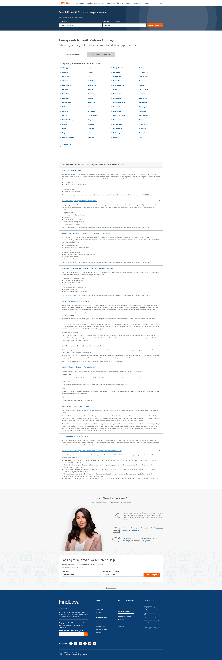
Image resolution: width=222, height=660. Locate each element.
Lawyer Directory (63, 33)
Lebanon (91, 137)
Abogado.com (148, 620)
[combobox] (80, 25)
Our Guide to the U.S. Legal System (134, 538)
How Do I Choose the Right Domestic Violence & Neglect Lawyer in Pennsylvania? (91, 451)
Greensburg (92, 85)
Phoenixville (117, 128)
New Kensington (119, 115)
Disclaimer (75, 654)
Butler (64, 107)
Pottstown (117, 137)
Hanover (91, 89)
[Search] (161, 3)
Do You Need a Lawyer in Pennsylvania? (76, 406)
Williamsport (143, 128)
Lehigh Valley (118, 68)
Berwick (65, 89)
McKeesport (117, 76)
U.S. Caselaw (122, 623)
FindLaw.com (148, 606)
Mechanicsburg (118, 85)
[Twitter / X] (80, 643)
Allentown (65, 72)
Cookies (84, 654)
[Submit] (86, 634)
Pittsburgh (117, 133)
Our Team (99, 606)
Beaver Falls (66, 85)
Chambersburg (67, 120)
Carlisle (64, 115)
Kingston (91, 120)
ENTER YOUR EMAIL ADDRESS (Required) (71, 631)
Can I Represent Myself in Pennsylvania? (76, 436)
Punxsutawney (144, 72)
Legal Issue (63, 22)
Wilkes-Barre (143, 124)
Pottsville (142, 68)
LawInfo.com (148, 627)
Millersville (117, 94)
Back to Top (112, 588)
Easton (90, 68)
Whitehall (142, 120)
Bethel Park (66, 94)
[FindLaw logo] (65, 3)
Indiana (90, 107)
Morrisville (117, 107)
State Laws (121, 620)
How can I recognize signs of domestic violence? (79, 201)
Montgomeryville (119, 102)
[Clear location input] (144, 25)
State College (143, 89)
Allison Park (66, 76)
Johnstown (91, 111)
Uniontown (143, 98)
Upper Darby (143, 102)
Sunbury (142, 94)
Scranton (142, 85)
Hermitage (91, 102)
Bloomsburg (66, 102)
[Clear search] (100, 575)
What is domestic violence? (72, 170)
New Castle (117, 111)
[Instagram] (85, 643)
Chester (65, 124)
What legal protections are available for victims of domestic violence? (87, 268)
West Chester (143, 115)
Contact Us (99, 612)
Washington (143, 107)
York (140, 137)
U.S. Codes (121, 626)
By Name (98, 632)
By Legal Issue (100, 626)
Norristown (117, 120)
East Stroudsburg (68, 137)
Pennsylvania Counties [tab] (101, 54)
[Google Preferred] (94, 643)
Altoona (65, 81)
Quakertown (143, 76)
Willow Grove (143, 133)
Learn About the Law (129, 513)
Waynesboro (143, 111)
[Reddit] (89, 643)
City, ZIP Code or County (111, 22)
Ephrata (90, 72)
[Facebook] (71, 643)
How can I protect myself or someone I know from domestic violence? (87, 233)
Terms (61, 654)
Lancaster (91, 124)
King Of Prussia (93, 115)
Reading (141, 81)
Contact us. (76, 616)
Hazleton (91, 98)
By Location (99, 623)
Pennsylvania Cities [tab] (72, 54)
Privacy (67, 654)
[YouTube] (75, 643)
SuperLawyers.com (149, 613)
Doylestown (66, 133)
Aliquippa (65, 68)
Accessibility (99, 609)
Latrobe (90, 133)
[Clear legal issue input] (100, 25)
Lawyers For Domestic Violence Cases (75, 301)
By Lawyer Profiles (101, 629)
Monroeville (117, 98)
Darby (64, 128)
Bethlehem (66, 98)
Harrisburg (91, 94)
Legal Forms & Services (125, 606)
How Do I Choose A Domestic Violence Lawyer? (79, 367)
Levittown (116, 72)
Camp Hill (65, 111)
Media (115, 89)
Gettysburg (92, 81)
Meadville (116, 81)
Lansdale (91, 128)
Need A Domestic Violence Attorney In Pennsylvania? (81, 346)
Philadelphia (117, 124)
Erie (89, 76)
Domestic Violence (75, 33)
